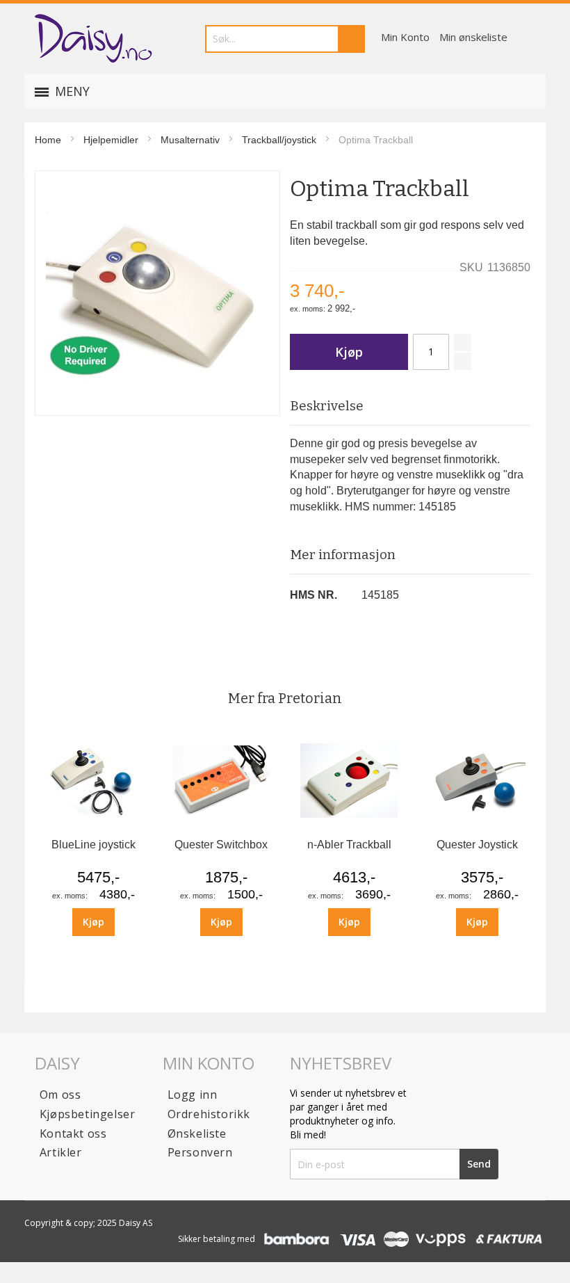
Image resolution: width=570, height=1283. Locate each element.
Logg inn (193, 1094)
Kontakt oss (73, 1133)
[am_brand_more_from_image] (93, 826)
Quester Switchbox (221, 844)
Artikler (61, 1152)
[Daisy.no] (93, 39)
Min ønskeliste (473, 37)
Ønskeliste (197, 1133)
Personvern (200, 1152)
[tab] (410, 406)
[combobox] (285, 39)
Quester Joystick (477, 844)
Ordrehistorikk (209, 1114)
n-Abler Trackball (349, 844)
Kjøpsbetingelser (88, 1114)
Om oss (60, 1094)
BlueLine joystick (93, 844)
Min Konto (405, 37)
